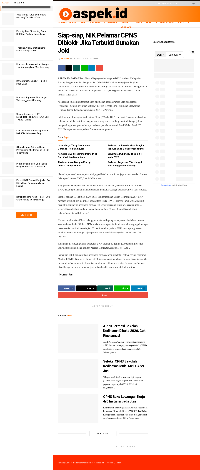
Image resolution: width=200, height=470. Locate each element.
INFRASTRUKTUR (165, 22)
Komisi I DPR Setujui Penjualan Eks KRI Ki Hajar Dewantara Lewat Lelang (33, 183)
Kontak (110, 463)
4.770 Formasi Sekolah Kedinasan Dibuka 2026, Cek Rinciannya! (124, 331)
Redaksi (100, 463)
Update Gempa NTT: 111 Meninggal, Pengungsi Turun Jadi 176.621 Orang (32, 117)
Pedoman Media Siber (83, 463)
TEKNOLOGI (73, 6)
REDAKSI (64, 58)
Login (192, 3)
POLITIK (138, 22)
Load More (26, 215)
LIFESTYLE (62, 6)
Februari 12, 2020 (81, 58)
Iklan (119, 463)
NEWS (149, 22)
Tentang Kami (64, 463)
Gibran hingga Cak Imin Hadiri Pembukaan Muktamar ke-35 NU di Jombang (32, 150)
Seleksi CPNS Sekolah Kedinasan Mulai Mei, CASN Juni (123, 366)
